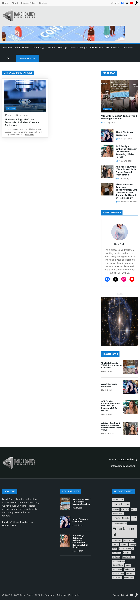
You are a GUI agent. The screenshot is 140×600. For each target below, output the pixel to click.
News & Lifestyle (126, 549)
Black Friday (121, 504)
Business (116, 509)
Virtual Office (117, 577)
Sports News (117, 569)
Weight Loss (128, 577)
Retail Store (117, 553)
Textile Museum (118, 573)
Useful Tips (130, 573)
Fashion (115, 545)
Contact (43, 3)
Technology (129, 569)
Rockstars (108, 109)
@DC (10, 115)
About (15, 3)
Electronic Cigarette (120, 523)
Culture (133, 509)
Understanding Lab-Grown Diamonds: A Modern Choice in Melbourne (22, 122)
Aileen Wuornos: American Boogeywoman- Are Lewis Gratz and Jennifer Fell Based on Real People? (126, 191)
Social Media (118, 565)
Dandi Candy (11, 108)
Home (5, 3)
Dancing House (118, 514)
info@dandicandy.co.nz (123, 466)
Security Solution (128, 557)
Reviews (128, 47)
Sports (128, 565)
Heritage (133, 545)
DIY (134, 518)
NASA (120, 293)
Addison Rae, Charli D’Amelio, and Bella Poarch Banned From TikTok (126, 170)
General (124, 544)
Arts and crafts (118, 499)
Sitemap (61, 595)
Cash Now (125, 509)
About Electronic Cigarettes (124, 133)
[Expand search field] (7, 58)
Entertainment (124, 531)
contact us (123, 459)
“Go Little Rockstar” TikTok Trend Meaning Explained (119, 117)
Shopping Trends (119, 561)
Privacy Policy (28, 3)
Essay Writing (129, 541)
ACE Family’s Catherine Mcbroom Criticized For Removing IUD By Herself (126, 151)
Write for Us (27, 58)
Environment (117, 541)
